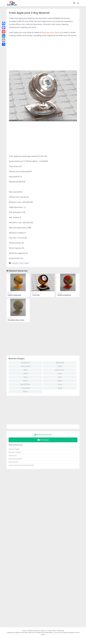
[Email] (3, 40)
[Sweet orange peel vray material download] (18, 282)
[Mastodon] (3, 28)
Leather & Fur (60, 370)
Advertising (60, 631)
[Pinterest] (3, 32)
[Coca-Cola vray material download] (43, 282)
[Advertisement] (43, 53)
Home (24, 631)
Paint (25, 377)
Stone (60, 384)
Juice (52, 32)
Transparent (25, 388)
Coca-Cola (36, 295)
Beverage (45, 32)
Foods (10, 293)
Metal (60, 373)
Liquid (25, 373)
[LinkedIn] (3, 36)
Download (44, 440)
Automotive (60, 363)
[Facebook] (3, 23)
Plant (60, 377)
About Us (43, 631)
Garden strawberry (64, 295)
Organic (60, 381)
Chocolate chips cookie (16, 320)
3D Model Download (33, 631)
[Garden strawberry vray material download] (67, 282)
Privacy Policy (52, 631)
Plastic (25, 381)
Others (25, 392)
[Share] (3, 44)
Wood (60, 388)
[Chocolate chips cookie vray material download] (18, 307)
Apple (57, 32)
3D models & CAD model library (43, 632)
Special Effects (25, 384)
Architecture (25, 363)
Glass (25, 370)
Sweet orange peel (14, 295)
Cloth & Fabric (25, 366)
